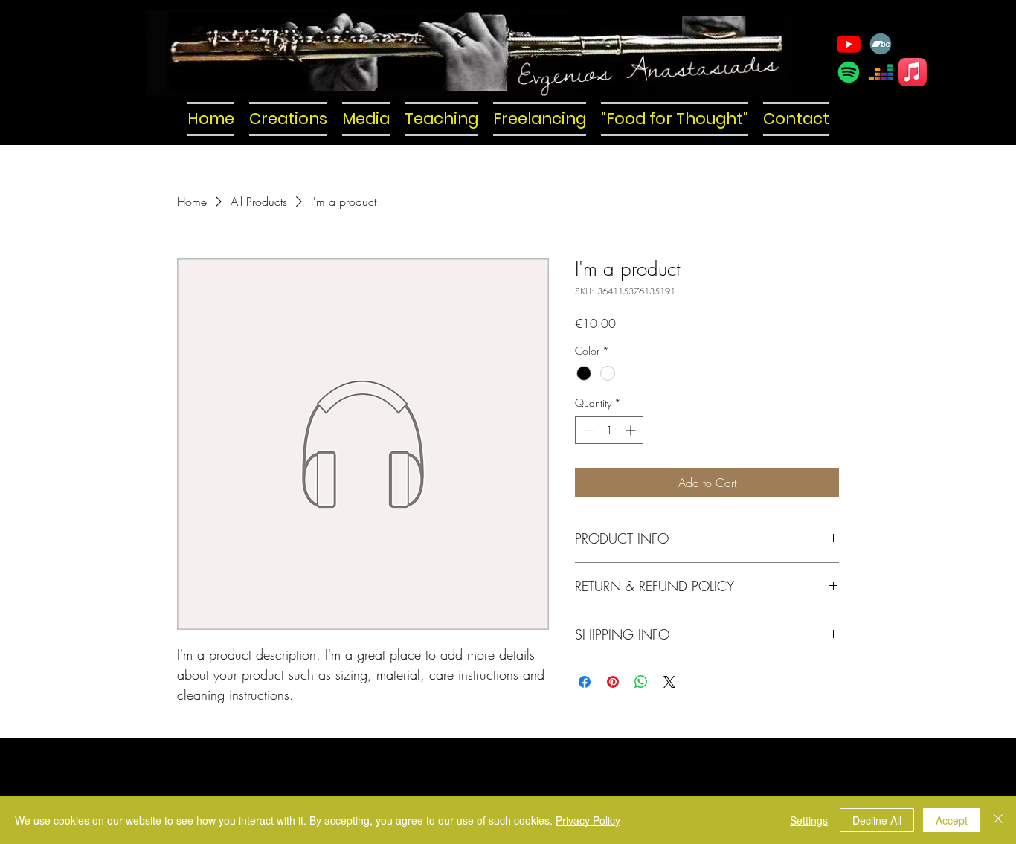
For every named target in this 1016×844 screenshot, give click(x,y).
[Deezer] (881, 72)
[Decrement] (586, 430)
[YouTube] (849, 44)
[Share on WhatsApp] (641, 682)
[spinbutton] (609, 430)
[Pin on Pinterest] (613, 682)
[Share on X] (669, 682)
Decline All (876, 820)
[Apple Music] (912, 72)
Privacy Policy (588, 820)
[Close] (998, 820)
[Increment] (632, 430)
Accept (952, 820)
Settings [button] (809, 820)
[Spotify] (849, 72)
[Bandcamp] (881, 44)
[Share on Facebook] (585, 682)
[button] (288, 119)
